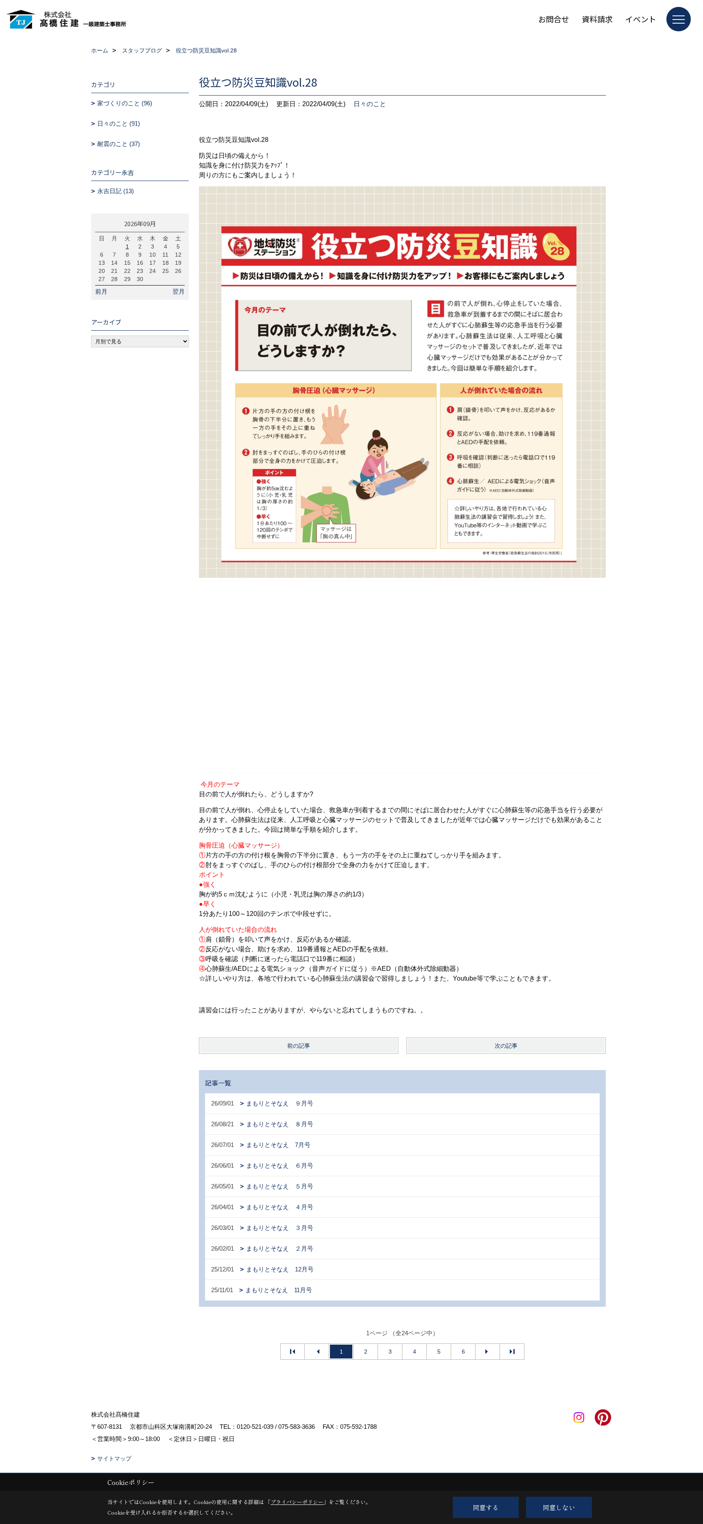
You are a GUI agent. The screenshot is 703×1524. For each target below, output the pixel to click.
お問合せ (553, 18)
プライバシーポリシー (297, 1502)
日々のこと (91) (118, 123)
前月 (101, 291)
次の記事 (506, 1045)
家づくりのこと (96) (124, 103)
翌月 (178, 291)
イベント (640, 18)
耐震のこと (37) (118, 143)
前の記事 (298, 1045)
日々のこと (370, 103)
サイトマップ (114, 1458)
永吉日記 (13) (115, 191)
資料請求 (597, 18)
